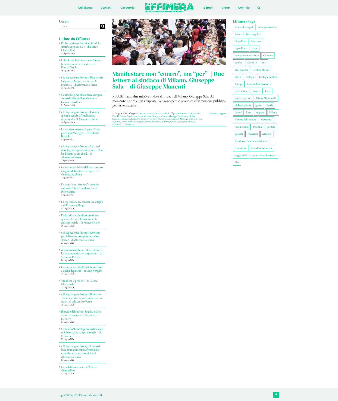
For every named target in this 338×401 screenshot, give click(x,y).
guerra (258, 105)
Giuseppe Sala (175, 116)
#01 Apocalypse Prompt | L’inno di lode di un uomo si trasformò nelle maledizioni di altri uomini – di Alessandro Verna (81, 351)
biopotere (256, 41)
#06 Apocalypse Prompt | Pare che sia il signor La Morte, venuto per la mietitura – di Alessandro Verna (82, 81)
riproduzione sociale (261, 148)
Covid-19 (252, 62)
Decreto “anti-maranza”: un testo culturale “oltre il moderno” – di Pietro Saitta (80, 188)
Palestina (257, 126)
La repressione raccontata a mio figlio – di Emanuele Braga (82, 203)
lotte (248, 112)
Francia (257, 91)
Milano (183, 118)
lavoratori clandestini (131, 118)
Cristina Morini (261, 70)
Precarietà (156, 121)
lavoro (143, 118)
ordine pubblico (128, 121)
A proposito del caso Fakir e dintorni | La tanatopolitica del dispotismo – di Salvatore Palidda (82, 253)
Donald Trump (119, 116)
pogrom (140, 121)
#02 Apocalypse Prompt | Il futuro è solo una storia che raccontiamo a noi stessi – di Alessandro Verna (81, 297)
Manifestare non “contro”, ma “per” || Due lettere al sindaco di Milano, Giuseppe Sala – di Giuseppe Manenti (168, 80)
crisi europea (241, 70)
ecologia (250, 77)
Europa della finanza (257, 84)
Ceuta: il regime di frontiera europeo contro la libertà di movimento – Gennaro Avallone (81, 98)
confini (191, 113)
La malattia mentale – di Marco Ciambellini (78, 368)
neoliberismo (242, 126)
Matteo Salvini (164, 118)
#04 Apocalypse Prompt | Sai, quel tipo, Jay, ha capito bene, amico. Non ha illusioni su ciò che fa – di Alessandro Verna (82, 151)
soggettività (241, 155)
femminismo (241, 91)
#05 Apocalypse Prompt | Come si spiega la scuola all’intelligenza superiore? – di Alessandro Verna (80, 115)
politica (271, 126)
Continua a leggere (217, 113)
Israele (270, 105)
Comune (268, 55)
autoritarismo (181, 113)
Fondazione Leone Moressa (139, 116)
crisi (264, 62)
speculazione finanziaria (264, 155)
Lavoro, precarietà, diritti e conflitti (154, 113)
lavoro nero (152, 118)
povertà (148, 121)
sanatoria (183, 121)
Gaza (267, 91)
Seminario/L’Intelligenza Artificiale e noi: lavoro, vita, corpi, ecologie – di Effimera (82, 332)
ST (100, 395)
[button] (244, 8)
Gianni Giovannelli (266, 98)
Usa (237, 162)
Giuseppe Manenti (160, 116)
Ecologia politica (268, 77)
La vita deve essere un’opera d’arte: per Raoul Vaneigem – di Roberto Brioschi (80, 132)
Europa (239, 84)
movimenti (192, 118)
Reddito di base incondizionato (251, 141)
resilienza (165, 121)
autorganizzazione (267, 27)
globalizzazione (243, 105)
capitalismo (241, 48)
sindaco (191, 121)
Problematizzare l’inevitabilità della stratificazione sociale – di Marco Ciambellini (81, 46)
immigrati (186, 116)
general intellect (243, 98)
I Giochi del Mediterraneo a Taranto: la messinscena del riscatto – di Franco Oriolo (82, 63)
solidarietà (116, 124)
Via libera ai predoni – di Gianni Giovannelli (79, 282)
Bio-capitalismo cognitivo (248, 34)
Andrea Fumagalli (244, 27)
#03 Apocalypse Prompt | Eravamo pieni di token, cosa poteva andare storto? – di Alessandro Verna (80, 236)
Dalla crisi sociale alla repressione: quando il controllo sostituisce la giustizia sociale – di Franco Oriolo (80, 218)
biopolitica (240, 41)
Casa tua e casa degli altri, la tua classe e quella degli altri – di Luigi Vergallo (82, 269)
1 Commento (129, 124)
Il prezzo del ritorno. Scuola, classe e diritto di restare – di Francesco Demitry (81, 315)
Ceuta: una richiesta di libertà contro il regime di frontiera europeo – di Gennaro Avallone (82, 170)
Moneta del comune (245, 119)
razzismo (266, 134)
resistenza (174, 121)
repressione (240, 148)
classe (254, 48)
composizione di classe (247, 55)
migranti (175, 118)
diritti (197, 113)
